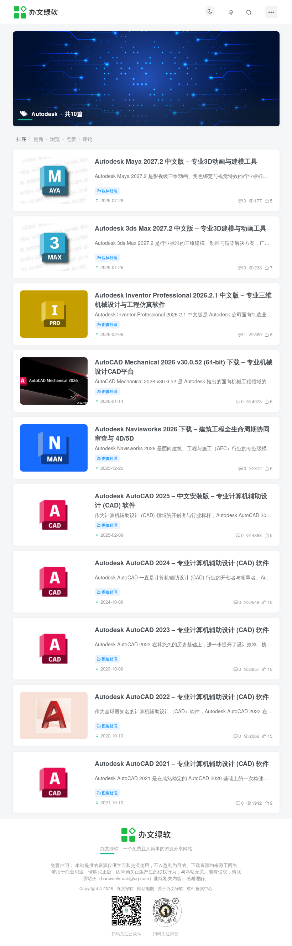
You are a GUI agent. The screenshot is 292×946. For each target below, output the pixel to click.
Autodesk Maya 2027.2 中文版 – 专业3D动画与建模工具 (176, 161)
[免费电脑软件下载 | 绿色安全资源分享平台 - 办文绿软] (145, 834)
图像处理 (110, 324)
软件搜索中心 (200, 888)
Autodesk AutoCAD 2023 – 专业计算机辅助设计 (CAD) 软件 (182, 629)
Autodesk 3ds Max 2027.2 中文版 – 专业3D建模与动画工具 (180, 228)
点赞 (71, 138)
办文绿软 (125, 888)
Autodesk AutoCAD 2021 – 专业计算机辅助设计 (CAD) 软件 (182, 763)
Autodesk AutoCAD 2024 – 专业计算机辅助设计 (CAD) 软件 (182, 562)
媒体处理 (110, 190)
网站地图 (145, 888)
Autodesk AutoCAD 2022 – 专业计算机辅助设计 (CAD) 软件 (182, 696)
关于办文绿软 (170, 888)
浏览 (55, 138)
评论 (88, 138)
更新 (38, 138)
